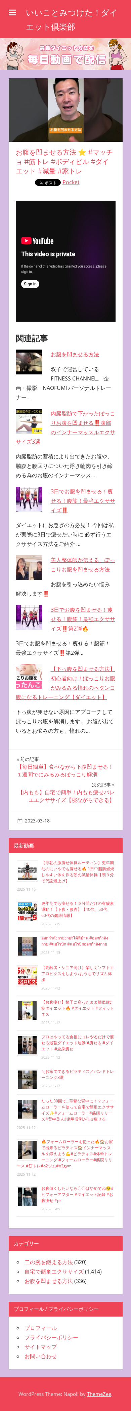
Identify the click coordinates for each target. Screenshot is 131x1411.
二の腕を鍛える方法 (49, 1262)
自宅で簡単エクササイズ (54, 1271)
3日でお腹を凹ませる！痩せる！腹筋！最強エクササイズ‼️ (83, 501)
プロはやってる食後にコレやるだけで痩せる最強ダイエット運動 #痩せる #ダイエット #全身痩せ (77, 1043)
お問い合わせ (41, 1356)
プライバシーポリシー (51, 1337)
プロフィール (41, 1328)
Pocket (71, 182)
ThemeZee (99, 1393)
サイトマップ (41, 1346)
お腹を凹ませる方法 (75, 354)
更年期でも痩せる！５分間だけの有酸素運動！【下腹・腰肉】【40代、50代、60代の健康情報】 (77, 909)
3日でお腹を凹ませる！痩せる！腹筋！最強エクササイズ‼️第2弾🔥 (83, 619)
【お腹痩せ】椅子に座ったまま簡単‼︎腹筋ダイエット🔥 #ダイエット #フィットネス (77, 1008)
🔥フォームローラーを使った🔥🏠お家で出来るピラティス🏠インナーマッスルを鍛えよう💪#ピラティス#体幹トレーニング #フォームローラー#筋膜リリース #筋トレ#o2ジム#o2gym (65, 1154)
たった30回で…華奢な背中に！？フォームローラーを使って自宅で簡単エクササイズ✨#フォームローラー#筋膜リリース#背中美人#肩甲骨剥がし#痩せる (77, 1110)
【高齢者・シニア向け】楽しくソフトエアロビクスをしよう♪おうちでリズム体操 (77, 973)
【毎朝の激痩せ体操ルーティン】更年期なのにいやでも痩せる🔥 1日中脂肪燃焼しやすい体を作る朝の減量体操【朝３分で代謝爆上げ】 (77, 872)
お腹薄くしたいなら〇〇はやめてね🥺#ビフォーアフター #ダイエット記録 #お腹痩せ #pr (77, 1194)
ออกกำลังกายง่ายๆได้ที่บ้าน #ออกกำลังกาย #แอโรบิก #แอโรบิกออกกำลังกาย (74, 941)
